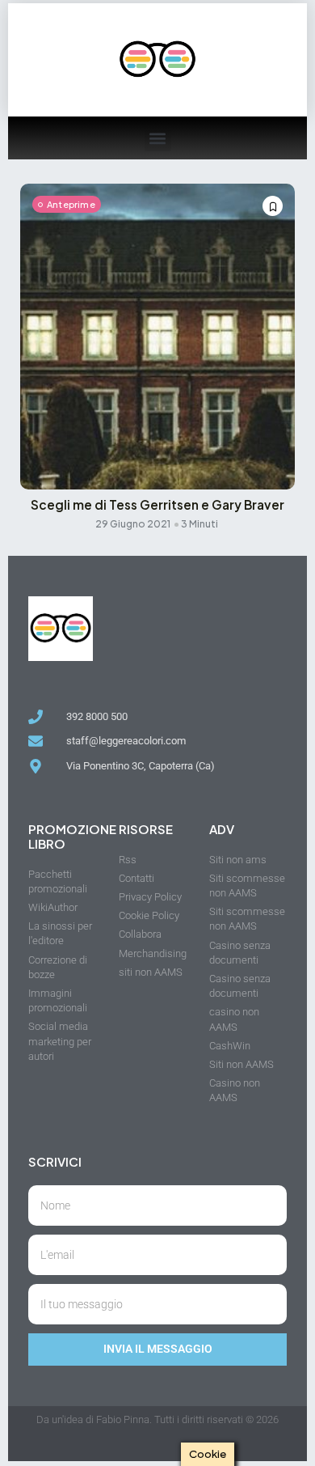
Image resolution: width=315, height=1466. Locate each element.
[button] (158, 138)
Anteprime (71, 204)
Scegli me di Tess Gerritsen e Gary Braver (157, 504)
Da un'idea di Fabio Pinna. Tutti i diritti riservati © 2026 (157, 1419)
